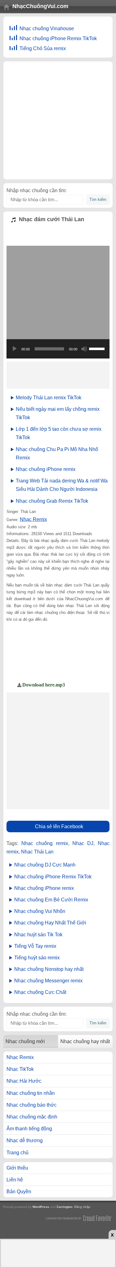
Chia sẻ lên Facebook (59, 826)
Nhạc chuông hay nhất (85, 1041)
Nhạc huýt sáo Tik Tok (38, 934)
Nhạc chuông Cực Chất (40, 992)
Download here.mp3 (43, 684)
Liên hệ (14, 1179)
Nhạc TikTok (20, 1069)
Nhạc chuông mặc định (31, 1116)
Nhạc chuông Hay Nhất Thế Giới (50, 922)
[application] (58, 349)
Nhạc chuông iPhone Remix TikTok (58, 38)
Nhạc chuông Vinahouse (46, 28)
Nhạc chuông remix (44, 843)
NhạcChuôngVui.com (40, 6)
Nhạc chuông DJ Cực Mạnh (44, 864)
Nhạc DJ (82, 843)
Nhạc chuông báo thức (31, 1105)
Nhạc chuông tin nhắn (30, 1093)
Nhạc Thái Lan (37, 851)
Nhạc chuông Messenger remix (48, 980)
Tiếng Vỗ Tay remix (35, 946)
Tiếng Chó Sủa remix (42, 48)
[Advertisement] (58, 120)
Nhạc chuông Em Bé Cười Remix (51, 899)
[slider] (97, 348)
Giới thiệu (17, 1168)
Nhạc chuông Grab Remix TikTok (52, 501)
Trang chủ (17, 1152)
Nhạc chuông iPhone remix (45, 469)
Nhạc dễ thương (24, 1140)
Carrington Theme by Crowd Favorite (79, 1218)
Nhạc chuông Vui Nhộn (39, 911)
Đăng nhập (82, 1207)
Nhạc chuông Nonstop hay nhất (49, 969)
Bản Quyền (18, 1191)
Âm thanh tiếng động (29, 1128)
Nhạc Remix (33, 519)
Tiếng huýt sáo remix (37, 957)
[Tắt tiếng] (84, 349)
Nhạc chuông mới (25, 1041)
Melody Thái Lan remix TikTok (48, 397)
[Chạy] (14, 349)
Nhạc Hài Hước (23, 1081)
